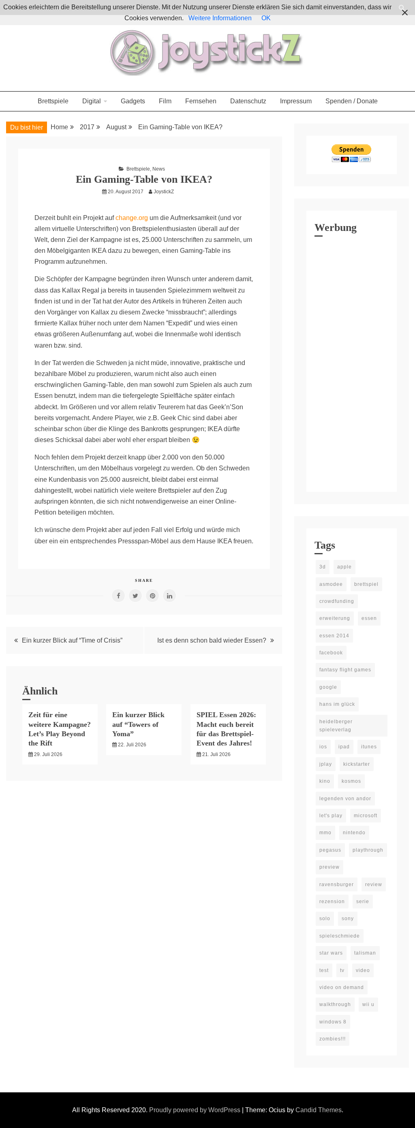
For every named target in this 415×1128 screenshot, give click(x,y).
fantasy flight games (345, 670)
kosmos (351, 781)
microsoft (365, 815)
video (363, 970)
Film (165, 101)
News (158, 169)
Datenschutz (248, 101)
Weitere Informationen (220, 18)
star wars (331, 953)
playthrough (368, 850)
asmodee (331, 584)
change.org (132, 217)
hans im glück (337, 704)
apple (344, 567)
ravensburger (336, 884)
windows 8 (333, 1022)
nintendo (354, 832)
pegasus (330, 850)
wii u (368, 1004)
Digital (91, 101)
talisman (365, 953)
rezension (332, 901)
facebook (331, 653)
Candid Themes (318, 1110)
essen (369, 618)
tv (342, 970)
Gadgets (133, 101)
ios (323, 747)
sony (348, 918)
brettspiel (366, 584)
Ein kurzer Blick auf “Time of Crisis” (72, 640)
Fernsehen (200, 101)
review (373, 884)
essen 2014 (334, 636)
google (328, 687)
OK (266, 18)
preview (329, 867)
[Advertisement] (351, 362)
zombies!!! (332, 1039)
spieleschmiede (339, 936)
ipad (344, 747)
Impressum (296, 101)
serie (362, 901)
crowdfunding (336, 601)
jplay (325, 764)
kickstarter (356, 764)
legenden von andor (345, 798)
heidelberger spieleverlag (336, 726)
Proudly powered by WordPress (195, 1110)
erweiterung (334, 618)
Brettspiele (53, 101)
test (324, 970)
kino (324, 781)
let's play (330, 815)
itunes (369, 747)
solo (324, 918)
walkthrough (335, 1004)
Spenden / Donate (351, 101)
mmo (325, 832)
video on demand (341, 987)
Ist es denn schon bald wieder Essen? (211, 640)
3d (322, 567)
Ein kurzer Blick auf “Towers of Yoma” (138, 724)
